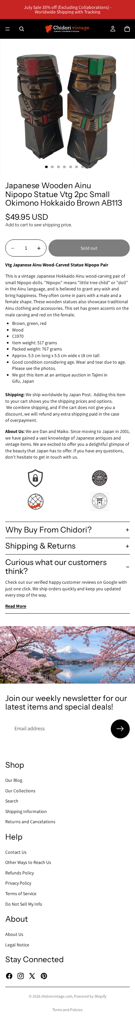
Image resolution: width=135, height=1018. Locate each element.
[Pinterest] (44, 976)
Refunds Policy (19, 873)
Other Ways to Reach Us (28, 862)
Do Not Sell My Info (23, 904)
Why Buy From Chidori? (48, 529)
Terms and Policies (67, 1009)
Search (11, 801)
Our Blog (13, 780)
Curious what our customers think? (55, 566)
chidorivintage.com (56, 996)
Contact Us (16, 852)
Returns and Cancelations (30, 822)
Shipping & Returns (40, 546)
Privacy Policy (18, 883)
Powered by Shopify (90, 996)
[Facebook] (9, 976)
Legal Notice (17, 944)
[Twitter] (32, 976)
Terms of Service (20, 893)
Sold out (89, 248)
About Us (14, 934)
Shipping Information (26, 811)
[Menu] (7, 28)
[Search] (21, 29)
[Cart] (127, 29)
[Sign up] (120, 728)
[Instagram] (21, 976)
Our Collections (20, 790)
